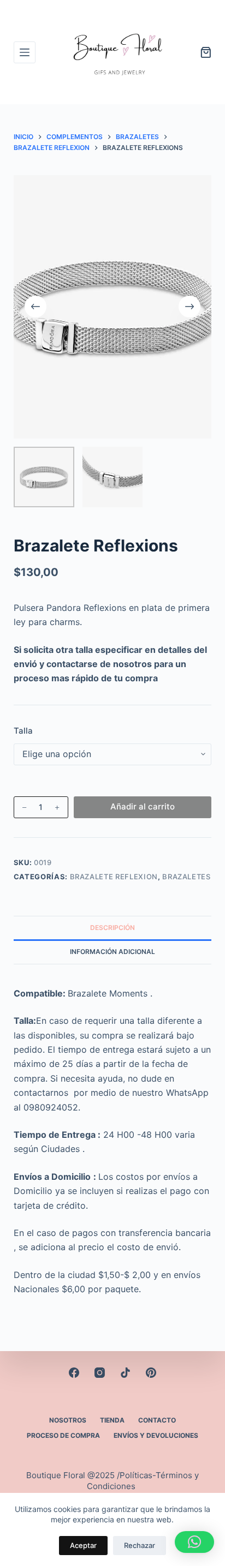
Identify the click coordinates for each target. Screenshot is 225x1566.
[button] (194, 1542)
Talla (23, 730)
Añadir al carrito (142, 806)
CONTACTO (157, 1420)
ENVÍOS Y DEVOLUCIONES (156, 1435)
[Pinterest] (151, 1372)
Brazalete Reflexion (114, 876)
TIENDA (112, 1420)
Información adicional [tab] (112, 951)
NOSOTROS (67, 1420)
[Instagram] (99, 1372)
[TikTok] (125, 1372)
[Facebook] (74, 1372)
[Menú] (24, 52)
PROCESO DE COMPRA (63, 1435)
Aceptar (83, 1545)
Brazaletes (186, 876)
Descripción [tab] (112, 927)
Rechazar (139, 1545)
